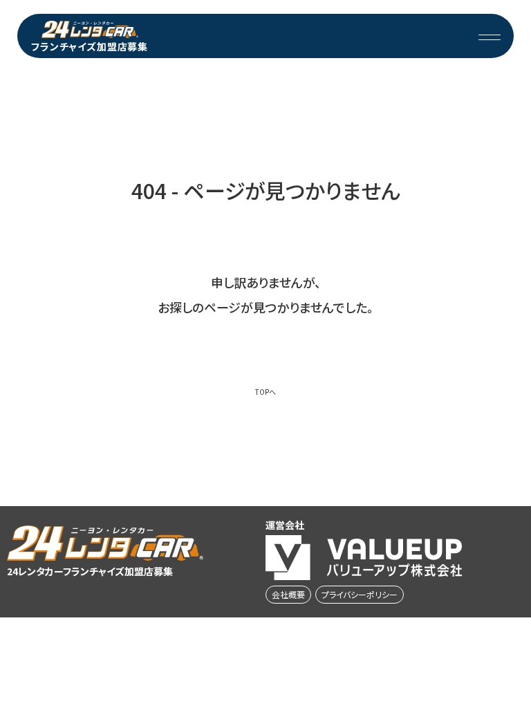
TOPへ (265, 392)
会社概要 (288, 594)
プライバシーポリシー (360, 594)
